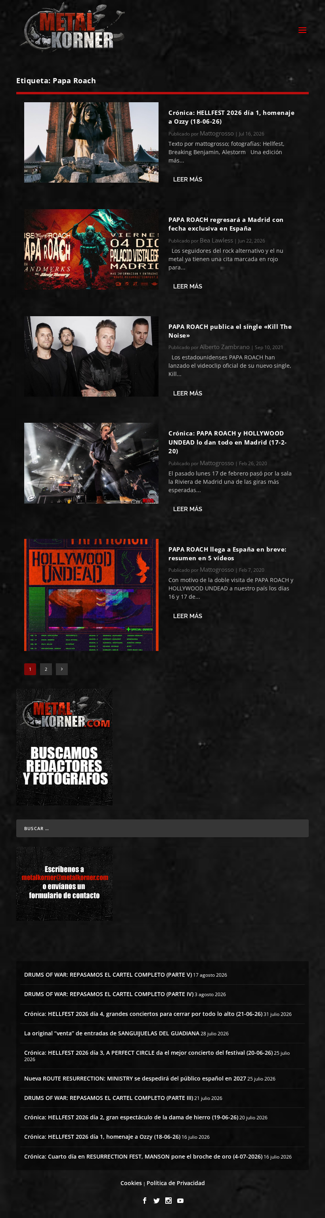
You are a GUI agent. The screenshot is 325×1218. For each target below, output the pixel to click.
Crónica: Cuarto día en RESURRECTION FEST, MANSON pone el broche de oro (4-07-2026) (143, 1156)
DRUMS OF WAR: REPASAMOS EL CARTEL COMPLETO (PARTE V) (108, 974)
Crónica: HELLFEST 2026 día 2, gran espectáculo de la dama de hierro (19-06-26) (131, 1117)
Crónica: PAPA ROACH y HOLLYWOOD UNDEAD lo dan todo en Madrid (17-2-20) (227, 442)
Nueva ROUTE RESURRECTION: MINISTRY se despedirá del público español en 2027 (135, 1078)
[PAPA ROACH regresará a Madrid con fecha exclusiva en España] (91, 249)
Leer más (187, 179)
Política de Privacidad (176, 1183)
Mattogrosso (217, 133)
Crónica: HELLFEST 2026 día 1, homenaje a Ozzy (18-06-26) (102, 1136)
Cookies (131, 1183)
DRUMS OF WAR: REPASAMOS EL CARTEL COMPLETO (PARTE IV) (108, 994)
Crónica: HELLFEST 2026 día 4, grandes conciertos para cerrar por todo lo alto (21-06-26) (143, 1014)
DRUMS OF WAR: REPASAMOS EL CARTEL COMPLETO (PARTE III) (108, 1098)
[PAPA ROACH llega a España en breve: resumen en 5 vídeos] (91, 595)
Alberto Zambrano (225, 347)
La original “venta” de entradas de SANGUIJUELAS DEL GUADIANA (111, 1033)
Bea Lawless (216, 240)
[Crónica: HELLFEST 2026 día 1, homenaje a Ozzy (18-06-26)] (91, 142)
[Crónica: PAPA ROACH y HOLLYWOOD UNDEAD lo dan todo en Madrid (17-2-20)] (91, 463)
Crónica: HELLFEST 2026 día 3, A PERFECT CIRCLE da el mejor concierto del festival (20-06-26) (148, 1052)
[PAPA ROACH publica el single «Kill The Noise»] (91, 356)
